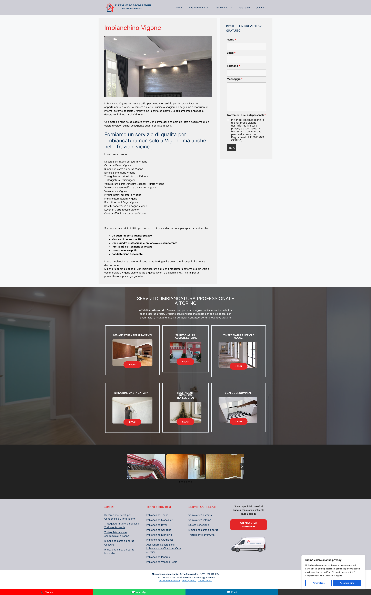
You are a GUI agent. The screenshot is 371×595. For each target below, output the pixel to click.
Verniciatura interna (199, 520)
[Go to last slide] (129, 466)
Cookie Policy (205, 580)
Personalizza (318, 583)
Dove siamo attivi (196, 7)
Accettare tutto (347, 583)
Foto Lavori (244, 7)
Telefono (233, 65)
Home (179, 7)
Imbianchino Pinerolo (158, 557)
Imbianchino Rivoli (156, 524)
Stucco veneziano (198, 524)
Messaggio (235, 79)
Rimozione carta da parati (203, 529)
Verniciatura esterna (200, 515)
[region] (333, 572)
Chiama (46, 592)
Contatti (260, 7)
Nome (231, 39)
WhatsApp (139, 592)
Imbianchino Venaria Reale (161, 561)
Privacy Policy (189, 580)
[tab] (179, 482)
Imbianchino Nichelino (159, 534)
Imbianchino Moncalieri (159, 520)
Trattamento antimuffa (201, 534)
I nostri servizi (222, 7)
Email (231, 52)
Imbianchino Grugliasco (159, 539)
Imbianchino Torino (157, 515)
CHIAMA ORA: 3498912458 (248, 525)
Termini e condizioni (169, 580)
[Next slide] (242, 466)
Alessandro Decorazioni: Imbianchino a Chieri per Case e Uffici (163, 548)
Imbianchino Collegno (158, 529)
